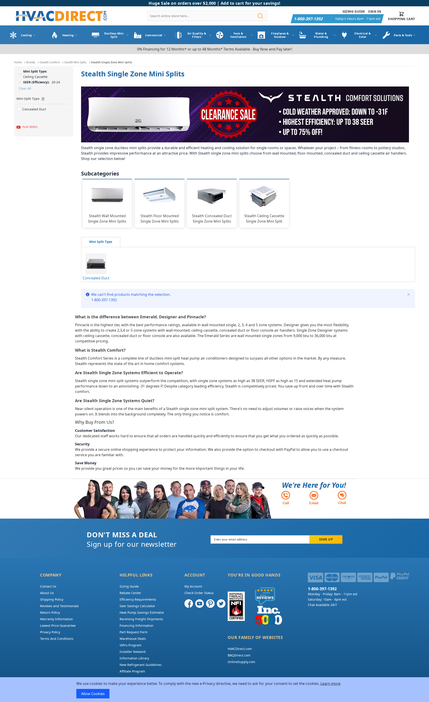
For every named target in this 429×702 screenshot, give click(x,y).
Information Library (134, 658)
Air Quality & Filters (196, 35)
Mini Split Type (100, 241)
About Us (47, 593)
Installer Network (133, 652)
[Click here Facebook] (188, 603)
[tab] (100, 242)
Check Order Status (199, 593)
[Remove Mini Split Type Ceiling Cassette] (20, 74)
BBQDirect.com (239, 655)
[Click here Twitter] (221, 603)
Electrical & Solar (362, 35)
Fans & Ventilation (238, 35)
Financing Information (136, 625)
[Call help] (285, 497)
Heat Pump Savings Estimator (142, 612)
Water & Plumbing (321, 35)
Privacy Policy (50, 632)
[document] (214, 689)
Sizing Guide (354, 11)
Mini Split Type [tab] (27, 98)
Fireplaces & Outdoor (280, 35)
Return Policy (50, 612)
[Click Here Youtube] (199, 603)
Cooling (26, 35)
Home (18, 62)
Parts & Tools (403, 35)
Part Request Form (134, 632)
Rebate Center (130, 593)
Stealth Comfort (50, 62)
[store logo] (60, 15)
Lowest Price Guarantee (58, 625)
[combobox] (207, 16)
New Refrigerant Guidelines (141, 665)
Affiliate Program (132, 671)
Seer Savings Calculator (137, 606)
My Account (193, 586)
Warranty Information (56, 619)
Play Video (30, 127)
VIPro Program (130, 645)
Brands (30, 62)
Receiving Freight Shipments (141, 619)
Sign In (374, 11)
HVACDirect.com (240, 649)
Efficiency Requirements (138, 599)
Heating (68, 35)
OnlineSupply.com (241, 662)
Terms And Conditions (56, 638)
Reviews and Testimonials (59, 606)
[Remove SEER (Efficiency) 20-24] (20, 82)
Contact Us (48, 586)
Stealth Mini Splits (75, 62)
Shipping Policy (51, 599)
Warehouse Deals (133, 638)
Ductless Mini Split (114, 35)
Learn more (330, 683)
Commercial (153, 35)
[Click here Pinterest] (210, 603)
